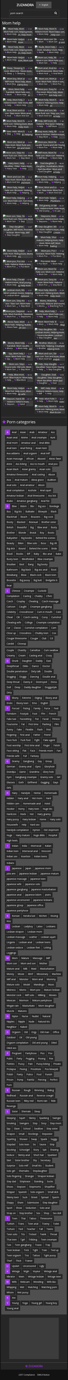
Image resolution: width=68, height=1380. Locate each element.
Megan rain (13, 1005)
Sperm (55, 1197)
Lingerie (11, 942)
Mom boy (11, 84)
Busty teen (12, 559)
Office (56, 1032)
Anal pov (53, 463)
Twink (43, 1234)
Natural (46, 1016)
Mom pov (56, 84)
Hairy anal (23, 798)
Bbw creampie (45, 559)
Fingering (11, 734)
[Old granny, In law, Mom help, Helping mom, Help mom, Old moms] (50, 208)
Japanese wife (14, 884)
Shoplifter (50, 1186)
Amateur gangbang (27, 500)
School (27, 1128)
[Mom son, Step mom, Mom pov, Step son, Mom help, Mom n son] (18, 303)
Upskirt (15, 1266)
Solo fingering (14, 1176)
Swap (34, 1139)
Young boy (51, 1303)
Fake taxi (11, 718)
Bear (9, 585)
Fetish (56, 745)
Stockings (33, 1133)
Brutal (33, 532)
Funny (10, 729)
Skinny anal (24, 1155)
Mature (25, 958)
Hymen (36, 829)
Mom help (11, 34)
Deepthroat (13, 666)
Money (10, 973)
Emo (34, 703)
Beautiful (22, 527)
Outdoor (11, 1037)
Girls (9, 787)
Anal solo (12, 485)
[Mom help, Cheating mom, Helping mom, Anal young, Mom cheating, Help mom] (18, 282)
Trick (26, 1250)
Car (8, 627)
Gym (9, 777)
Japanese (17, 868)
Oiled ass (11, 1047)
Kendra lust (29, 915)
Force (47, 708)
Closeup (21, 643)
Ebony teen (22, 703)
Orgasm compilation (17, 1042)
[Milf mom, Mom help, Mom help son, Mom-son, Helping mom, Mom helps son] (50, 155)
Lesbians (50, 926)
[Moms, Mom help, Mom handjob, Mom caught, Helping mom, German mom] (18, 345)
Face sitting (13, 750)
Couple (10, 650)
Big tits (18, 511)
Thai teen (12, 1239)
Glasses (11, 782)
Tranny (45, 1223)
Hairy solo (55, 819)
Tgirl (22, 1239)
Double (48, 671)
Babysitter (12, 537)
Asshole (32, 490)
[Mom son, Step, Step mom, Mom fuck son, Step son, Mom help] (18, 219)
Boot (53, 569)
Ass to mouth (37, 463)
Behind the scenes (45, 537)
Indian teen (12, 851)
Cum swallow (51, 650)
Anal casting (38, 474)
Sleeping (21, 73)
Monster (23, 979)
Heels (23, 814)
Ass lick (52, 495)
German (11, 766)
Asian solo (45, 469)
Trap (47, 1244)
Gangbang (28, 761)
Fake (19, 729)
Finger (46, 745)
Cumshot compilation (36, 627)
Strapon (11, 1133)
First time (33, 724)
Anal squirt (45, 490)
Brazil (10, 553)
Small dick (53, 1192)
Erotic (10, 703)
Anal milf (45, 453)
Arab (32, 432)
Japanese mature (50, 873)
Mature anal (13, 968)
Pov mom (56, 256)
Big (32, 527)
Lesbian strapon (15, 931)
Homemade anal (32, 803)
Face (32, 750)
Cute (58, 611)
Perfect (54, 1079)
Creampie (29, 590)
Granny (15, 761)
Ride (53, 1100)
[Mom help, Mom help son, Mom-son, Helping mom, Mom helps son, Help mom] (18, 123)
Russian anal (26, 1095)
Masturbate (28, 1005)
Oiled (54, 1042)
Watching (33, 1287)
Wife (14, 1281)
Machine (56, 973)
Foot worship (14, 745)
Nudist (35, 1016)
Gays (55, 782)
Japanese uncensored (18, 900)
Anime (24, 437)
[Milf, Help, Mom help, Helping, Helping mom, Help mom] (50, 391)
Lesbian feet (33, 947)
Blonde (22, 532)
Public (10, 1058)
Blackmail (12, 516)
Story (36, 1149)
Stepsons (42, 221)
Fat (23, 724)
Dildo (25, 666)
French (52, 713)
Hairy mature (23, 835)
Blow (23, 574)
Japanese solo (32, 884)
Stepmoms (25, 316)
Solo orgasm (37, 1192)
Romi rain (42, 1100)
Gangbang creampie (26, 777)
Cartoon (11, 606)
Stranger (29, 1176)
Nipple (21, 1021)
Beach (23, 516)
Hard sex (34, 824)
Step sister (52, 1128)
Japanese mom (43, 868)
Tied (20, 1229)
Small (21, 1133)
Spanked (52, 1155)
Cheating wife (14, 622)
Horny (21, 808)
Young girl (36, 1303)
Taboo (32, 1218)
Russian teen (13, 1100)
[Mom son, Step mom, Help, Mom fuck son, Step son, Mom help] (18, 155)
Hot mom (37, 798)
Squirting (11, 1139)
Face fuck (12, 740)
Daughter (43, 383)
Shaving (54, 1149)
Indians (10, 863)
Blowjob (42, 511)
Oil (20, 1037)
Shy (35, 1160)
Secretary (45, 1160)
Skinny (32, 1118)
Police (29, 1074)
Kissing (54, 915)
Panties (11, 1063)
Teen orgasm (14, 1255)
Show (19, 1207)
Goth (21, 782)
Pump (20, 1079)
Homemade (50, 792)
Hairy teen (11, 168)
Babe (58, 553)
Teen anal (33, 1223)
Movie (21, 973)
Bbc (32, 506)
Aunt (52, 437)
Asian (23, 432)
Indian (15, 845)
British (10, 527)
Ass (53, 432)
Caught (23, 606)
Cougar (34, 638)
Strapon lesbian (46, 1176)
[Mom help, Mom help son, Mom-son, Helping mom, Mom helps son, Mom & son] (50, 409)
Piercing (42, 1079)
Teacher (31, 1229)
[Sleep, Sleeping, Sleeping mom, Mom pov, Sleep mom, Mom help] (18, 71)
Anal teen (12, 448)
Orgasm (16, 1032)
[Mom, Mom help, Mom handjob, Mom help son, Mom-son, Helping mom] (18, 92)
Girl (58, 777)
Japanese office (35, 905)
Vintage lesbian (36, 1276)
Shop (46, 1213)
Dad (54, 383)
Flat (24, 750)
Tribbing (33, 1239)
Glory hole (48, 771)
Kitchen (43, 915)
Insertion (25, 856)
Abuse (51, 474)
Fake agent (49, 740)
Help (54, 62)
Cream (22, 655)
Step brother (26, 1213)
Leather (33, 936)
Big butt (38, 580)
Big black (26, 569)
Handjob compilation (18, 829)
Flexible (29, 729)
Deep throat (13, 681)
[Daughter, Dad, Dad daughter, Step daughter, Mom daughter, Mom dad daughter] (50, 379)
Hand (22, 404)
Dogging (11, 676)
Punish (48, 1074)
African (30, 458)
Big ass (42, 506)
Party (19, 1058)
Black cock (35, 574)
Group (48, 761)
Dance (35, 666)
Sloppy (10, 1202)
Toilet (56, 1223)
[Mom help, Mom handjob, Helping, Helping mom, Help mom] (50, 102)
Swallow (38, 1128)
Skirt (9, 1160)
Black (53, 511)
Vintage (16, 1271)
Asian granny (29, 469)
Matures (22, 1010)
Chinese (16, 590)
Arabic (10, 500)
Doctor (46, 666)
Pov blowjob (51, 1069)
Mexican (11, 1000)
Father (36, 734)
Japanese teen (38, 878)
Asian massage (15, 458)
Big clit (53, 543)
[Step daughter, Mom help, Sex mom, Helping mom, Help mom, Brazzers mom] (50, 229)
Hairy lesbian (29, 819)
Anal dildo (44, 442)
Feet (56, 708)
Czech (10, 601)
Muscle (10, 1010)
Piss (42, 1053)
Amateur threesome (17, 474)
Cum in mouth (44, 611)
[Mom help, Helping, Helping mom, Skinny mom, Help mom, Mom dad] (50, 179)
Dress (54, 681)
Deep (17, 687)
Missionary (42, 973)
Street (34, 1197)
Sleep (9, 73)
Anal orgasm (30, 453)
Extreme (26, 697)
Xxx (14, 1297)
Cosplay (21, 601)
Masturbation (47, 968)
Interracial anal (30, 851)
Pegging (30, 1058)
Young (15, 1303)
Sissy (43, 1123)
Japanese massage (17, 878)
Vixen (21, 1276)
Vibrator (11, 1276)
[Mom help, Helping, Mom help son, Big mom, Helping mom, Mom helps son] (18, 190)
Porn (9, 1084)
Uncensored (29, 1266)
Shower (23, 1139)
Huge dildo (39, 835)
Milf (40, 393)
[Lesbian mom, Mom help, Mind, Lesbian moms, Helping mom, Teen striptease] (18, 293)
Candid (10, 643)
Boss (43, 543)
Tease (38, 1244)
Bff (28, 553)
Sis (34, 1144)
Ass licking (21, 463)
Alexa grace (37, 479)
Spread (45, 1197)
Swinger (56, 1118)
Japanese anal (14, 894)
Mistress (11, 989)
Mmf (30, 973)
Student (49, 1165)
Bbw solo (32, 543)
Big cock (48, 516)
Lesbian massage (16, 936)
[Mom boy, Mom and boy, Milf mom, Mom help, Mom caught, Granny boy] (18, 81)
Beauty (10, 543)
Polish (10, 1074)
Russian (16, 1090)
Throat (53, 1234)
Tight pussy (50, 1255)
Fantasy (34, 755)
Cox (54, 633)
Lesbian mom (12, 295)
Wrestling (38, 1281)
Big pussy (25, 580)
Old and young (40, 1042)
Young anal (12, 1308)
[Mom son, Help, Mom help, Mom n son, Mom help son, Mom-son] (50, 60)
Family (37, 708)
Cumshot (56, 617)
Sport (9, 1207)
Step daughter (13, 235)
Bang (31, 564)
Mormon (24, 1000)
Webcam (25, 1281)
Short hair (39, 1155)
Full (25, 755)
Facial (45, 718)
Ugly (41, 1266)
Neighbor (12, 1026)
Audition (51, 479)
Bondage (54, 506)
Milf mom (52, 126)
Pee (51, 1058)
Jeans (48, 894)
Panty (20, 1074)
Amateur (42, 432)
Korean (16, 915)
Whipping (11, 1287)
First (48, 729)
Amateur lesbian (15, 495)
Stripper (11, 1192)
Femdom (11, 713)
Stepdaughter (40, 1170)
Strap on (11, 1213)
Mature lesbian (52, 989)
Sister (15, 1111)
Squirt (22, 1118)
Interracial (36, 845)
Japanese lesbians (42, 900)
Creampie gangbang (41, 606)
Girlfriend (32, 782)
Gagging (45, 782)
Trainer (29, 1260)
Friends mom (46, 750)
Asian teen (41, 448)
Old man (44, 1032)
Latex (39, 926)
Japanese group (15, 905)
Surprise (11, 1165)
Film (56, 724)
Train (44, 1250)
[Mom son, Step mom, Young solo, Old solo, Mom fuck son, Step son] (18, 367)
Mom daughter (46, 1005)
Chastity (22, 650)
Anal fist (45, 500)
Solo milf (23, 1165)
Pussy (21, 1063)
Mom (41, 41)
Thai (23, 1218)
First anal (25, 734)
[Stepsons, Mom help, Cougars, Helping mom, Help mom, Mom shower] (50, 219)
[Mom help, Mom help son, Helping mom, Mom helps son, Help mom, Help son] (50, 31)
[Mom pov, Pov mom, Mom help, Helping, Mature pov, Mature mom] (18, 264)
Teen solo (12, 1234)
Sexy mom (57, 284)
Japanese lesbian (28, 873)
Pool (38, 1074)
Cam (53, 627)
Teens (49, 1229)
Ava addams (13, 453)
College (29, 622)
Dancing (34, 676)
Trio (27, 1255)
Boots (51, 532)
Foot (34, 713)
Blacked (21, 522)
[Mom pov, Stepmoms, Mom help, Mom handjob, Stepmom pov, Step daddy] (18, 314)
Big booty (42, 564)
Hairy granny (44, 814)
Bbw (14, 506)
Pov (50, 1053)
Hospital (52, 835)
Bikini (20, 543)
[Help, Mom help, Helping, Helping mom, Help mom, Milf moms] (18, 102)
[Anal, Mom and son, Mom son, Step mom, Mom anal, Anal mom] (18, 113)
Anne (9, 463)
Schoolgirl (24, 1149)
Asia (9, 479)
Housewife (12, 824)
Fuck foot (25, 740)
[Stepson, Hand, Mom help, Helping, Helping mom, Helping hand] (18, 401)
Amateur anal (28, 442)
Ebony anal (51, 697)
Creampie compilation (48, 622)
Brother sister (48, 522)
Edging (38, 697)
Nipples (11, 1021)
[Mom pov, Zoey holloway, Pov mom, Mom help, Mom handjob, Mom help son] (50, 92)
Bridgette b (51, 580)
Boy (42, 532)
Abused (41, 458)
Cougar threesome (17, 638)
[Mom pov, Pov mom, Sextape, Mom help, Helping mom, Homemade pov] (50, 253)
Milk (25, 968)
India (24, 845)
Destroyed (41, 681)
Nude (41, 52)
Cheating (33, 601)
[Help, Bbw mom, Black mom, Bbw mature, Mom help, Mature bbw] (18, 377)
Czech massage (50, 601)
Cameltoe (35, 650)
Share (20, 1202)
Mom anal (43, 73)
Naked (23, 1026)
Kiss (9, 921)
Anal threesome (36, 495)
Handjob (25, 792)
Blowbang (12, 574)
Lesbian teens (43, 942)
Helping (57, 182)
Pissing (41, 1058)
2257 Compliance (26, 1374)
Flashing (46, 724)
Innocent (46, 851)
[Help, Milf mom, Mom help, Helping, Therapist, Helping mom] (50, 123)
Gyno (38, 766)
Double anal (48, 676)
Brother (42, 348)
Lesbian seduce (15, 947)
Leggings (11, 952)
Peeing (23, 1069)
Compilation (13, 596)
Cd (51, 638)
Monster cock (14, 995)
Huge (9, 835)
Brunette (11, 580)
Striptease (25, 1181)
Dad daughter (45, 171)
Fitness (56, 718)
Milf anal (11, 979)
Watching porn (56, 306)
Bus (9, 511)
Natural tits (44, 1021)
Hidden (10, 798)
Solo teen (24, 1144)
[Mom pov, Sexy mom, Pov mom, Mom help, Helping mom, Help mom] (50, 282)
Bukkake (29, 511)
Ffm (43, 713)
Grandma (34, 771)
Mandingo (39, 984)
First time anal (32, 745)
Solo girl (11, 1170)
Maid (33, 968)
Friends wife (13, 755)
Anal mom (58, 73)
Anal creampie (39, 437)
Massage (37, 958)
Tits (23, 1234)
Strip (52, 1144)
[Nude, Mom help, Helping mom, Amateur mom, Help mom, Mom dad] (50, 49)
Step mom (43, 136)
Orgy (33, 1032)
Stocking (11, 1149)
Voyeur (36, 1271)
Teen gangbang (23, 1244)
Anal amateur (27, 485)
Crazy (49, 655)
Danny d (27, 681)
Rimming (39, 1090)
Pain (30, 1063)
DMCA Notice (43, 1374)
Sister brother (22, 1160)
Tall (41, 1229)
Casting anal (35, 655)
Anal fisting (26, 448)
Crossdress (25, 633)
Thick (18, 1260)
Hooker (11, 808)
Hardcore (12, 814)
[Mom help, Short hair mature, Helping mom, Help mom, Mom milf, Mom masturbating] (50, 242)
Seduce (10, 1155)
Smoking (11, 1123)
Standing (38, 1181)
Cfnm (49, 596)
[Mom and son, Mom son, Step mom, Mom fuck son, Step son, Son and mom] (18, 179)
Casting (27, 596)
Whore (10, 1292)
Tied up (55, 1250)
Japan (28, 868)
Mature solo (13, 984)
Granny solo (46, 777)
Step (8, 133)
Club (44, 638)
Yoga (25, 1303)
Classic (17, 627)
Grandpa (11, 771)
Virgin (26, 1271)
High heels (12, 840)
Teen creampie (49, 1239)
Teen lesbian (13, 1250)
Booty (10, 522)
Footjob (24, 713)
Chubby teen (41, 633)
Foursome (12, 724)
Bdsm (23, 506)
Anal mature (21, 479)
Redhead (11, 1095)
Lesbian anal (25, 942)
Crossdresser (26, 611)
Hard (48, 798)
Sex (38, 1213)
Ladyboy (28, 926)
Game (22, 771)
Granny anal (25, 766)
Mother (43, 963)
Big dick (11, 548)
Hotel (47, 803)
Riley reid (29, 1100)
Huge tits (47, 808)
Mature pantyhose (42, 1000)
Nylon (15, 1016)
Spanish (22, 1192)
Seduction (31, 1207)
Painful (30, 1079)
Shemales (24, 1170)
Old (26, 1032)
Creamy (11, 655)
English (44, 703)
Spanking (44, 1118)
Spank (44, 1139)
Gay (40, 761)
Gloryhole (49, 766)
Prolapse (11, 1069)
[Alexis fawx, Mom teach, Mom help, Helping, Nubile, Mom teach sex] (18, 324)
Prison (10, 1079)
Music (51, 984)
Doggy (22, 676)
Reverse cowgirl (45, 1095)
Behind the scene (38, 548)
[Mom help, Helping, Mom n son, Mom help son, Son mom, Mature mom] (18, 200)
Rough (27, 1090)
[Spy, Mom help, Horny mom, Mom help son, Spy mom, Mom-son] (18, 356)
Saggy (54, 1139)
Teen (14, 1218)
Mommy (51, 979)
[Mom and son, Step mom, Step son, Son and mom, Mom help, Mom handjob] (50, 356)
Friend (47, 734)
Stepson (10, 404)
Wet (22, 1287)
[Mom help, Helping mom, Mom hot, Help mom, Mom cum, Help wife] (18, 391)
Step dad (11, 1181)
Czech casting (30, 617)
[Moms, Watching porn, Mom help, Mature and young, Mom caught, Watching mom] (50, 303)
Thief (9, 1260)
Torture (11, 1229)
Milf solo (29, 995)
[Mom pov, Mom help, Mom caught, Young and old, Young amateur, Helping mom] (50, 145)
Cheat (10, 617)
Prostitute (36, 1069)
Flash (40, 729)
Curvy (45, 617)
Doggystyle (51, 687)
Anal (8, 115)
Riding (50, 1090)
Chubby (39, 596)
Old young (31, 1037)
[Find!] (55, 13)
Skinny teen (13, 1197)
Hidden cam (13, 803)
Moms (41, 306)
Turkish (10, 1223)
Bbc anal (47, 553)
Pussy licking (43, 1063)
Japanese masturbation (43, 889)
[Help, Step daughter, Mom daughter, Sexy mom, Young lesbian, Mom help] (50, 367)
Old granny (44, 210)
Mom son (52, 41)
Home (43, 819)
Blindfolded (28, 559)
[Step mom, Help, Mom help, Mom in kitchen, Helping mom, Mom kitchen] (50, 134)
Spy (8, 358)
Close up (11, 633)
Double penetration (17, 671)
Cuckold (42, 590)
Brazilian (11, 564)
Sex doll (57, 1213)
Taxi (9, 1244)
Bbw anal (42, 527)
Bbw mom (21, 380)
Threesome (46, 1218)
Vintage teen (54, 1276)
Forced (15, 708)
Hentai (37, 792)
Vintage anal (50, 1271)
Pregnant (17, 1053)
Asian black (12, 469)
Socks (50, 1181)
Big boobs (26, 537)
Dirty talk (36, 671)
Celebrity (11, 611)
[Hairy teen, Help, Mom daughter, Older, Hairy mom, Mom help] (18, 166)
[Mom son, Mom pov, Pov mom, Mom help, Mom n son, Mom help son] (50, 81)
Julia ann (11, 873)
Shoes (10, 1186)
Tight (35, 1250)
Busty (54, 527)
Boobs (19, 553)
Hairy (14, 792)
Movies (53, 995)
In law (57, 210)
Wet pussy (22, 1292)
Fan (59, 750)
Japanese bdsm (33, 894)
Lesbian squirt (48, 936)
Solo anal (45, 1207)
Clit (18, 617)
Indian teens (40, 856)
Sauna (42, 1144)
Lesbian (16, 926)
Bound (22, 548)
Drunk (15, 660)
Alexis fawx (11, 327)
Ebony (15, 697)
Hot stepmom (51, 829)
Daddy (39, 660)
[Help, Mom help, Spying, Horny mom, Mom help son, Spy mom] (50, 314)
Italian (48, 845)
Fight (37, 740)
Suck (24, 1197)
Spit (45, 1149)
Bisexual (33, 522)
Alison (41, 485)
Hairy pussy (13, 819)
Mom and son (22, 115)
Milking (41, 995)
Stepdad (11, 1144)
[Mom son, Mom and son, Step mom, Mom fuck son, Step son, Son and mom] (18, 145)
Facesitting (25, 718)
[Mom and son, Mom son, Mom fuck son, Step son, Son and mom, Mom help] (50, 113)
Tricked (32, 1234)
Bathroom (12, 569)
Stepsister (47, 1133)
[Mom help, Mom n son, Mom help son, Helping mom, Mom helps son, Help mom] (18, 31)
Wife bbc (51, 1281)
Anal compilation (15, 490)
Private (57, 1063)
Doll (9, 687)
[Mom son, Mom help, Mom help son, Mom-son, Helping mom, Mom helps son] (50, 271)
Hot (32, 814)
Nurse (25, 1016)
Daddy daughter (32, 687)
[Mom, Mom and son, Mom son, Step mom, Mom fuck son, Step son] (50, 190)
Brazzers (35, 516)
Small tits (37, 1165)
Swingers (24, 1123)
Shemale (26, 1111)
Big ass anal (40, 569)
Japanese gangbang (17, 889)
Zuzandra (25, 5)
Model (26, 984)
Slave (17, 1128)
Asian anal (12, 437)
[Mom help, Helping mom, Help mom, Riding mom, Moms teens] (18, 253)
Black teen (50, 574)
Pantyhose (31, 1053)
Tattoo (36, 1255)
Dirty (9, 692)
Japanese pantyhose (17, 910)
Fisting (26, 708)
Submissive (33, 1202)
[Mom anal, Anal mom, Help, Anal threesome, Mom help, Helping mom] (50, 71)
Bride (54, 548)
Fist (37, 718)
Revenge (11, 1106)
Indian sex (12, 856)
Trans (21, 1223)
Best (21, 564)
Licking (47, 947)
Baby (36, 553)
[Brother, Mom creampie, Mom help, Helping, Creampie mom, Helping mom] (50, 345)
